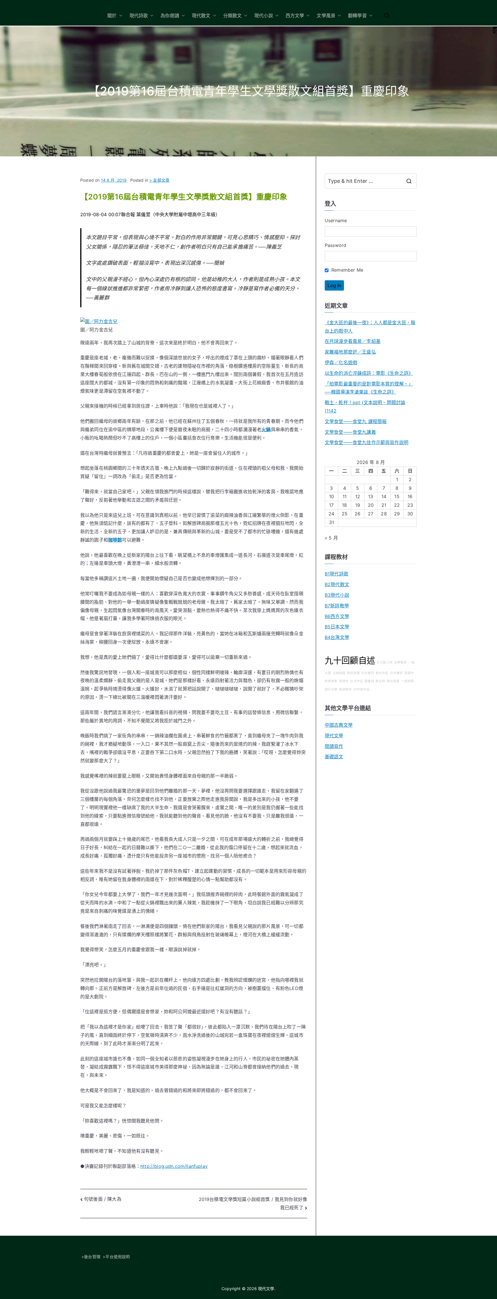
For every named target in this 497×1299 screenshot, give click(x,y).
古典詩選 (339, 673)
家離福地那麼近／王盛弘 (350, 352)
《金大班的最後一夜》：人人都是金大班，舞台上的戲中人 (370, 327)
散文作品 (382, 673)
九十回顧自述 (350, 660)
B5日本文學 (337, 627)
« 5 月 (331, 538)
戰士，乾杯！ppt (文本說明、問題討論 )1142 (365, 407)
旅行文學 (331, 689)
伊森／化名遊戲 (341, 362)
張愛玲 (409, 673)
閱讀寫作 (334, 746)
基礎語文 (334, 756)
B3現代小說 (337, 595)
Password (335, 245)
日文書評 (396, 673)
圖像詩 (369, 681)
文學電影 (400, 662)
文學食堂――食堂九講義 (350, 432)
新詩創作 (345, 689)
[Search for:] (370, 181)
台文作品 (356, 681)
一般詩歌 (407, 681)
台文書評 (367, 673)
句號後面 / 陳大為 (102, 1199)
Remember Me (346, 270)
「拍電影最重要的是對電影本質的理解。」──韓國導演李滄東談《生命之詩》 (369, 388)
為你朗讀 (169, 15)
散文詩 (380, 681)
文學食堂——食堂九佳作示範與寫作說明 (366, 442)
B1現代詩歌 (336, 574)
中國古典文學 (339, 725)
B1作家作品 (361, 689)
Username (336, 220)
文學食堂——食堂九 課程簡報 (356, 421)
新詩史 (344, 681)
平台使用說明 (117, 1256)
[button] (120, 15)
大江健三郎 (384, 662)
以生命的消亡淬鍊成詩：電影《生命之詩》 (369, 373)
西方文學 (295, 15)
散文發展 (393, 681)
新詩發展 (353, 673)
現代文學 (334, 735)
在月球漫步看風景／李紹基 (353, 341)
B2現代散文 (337, 584)
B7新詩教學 (337, 606)
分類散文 (232, 15)
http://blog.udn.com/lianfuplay (174, 1166)
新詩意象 (331, 681)
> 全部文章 (159, 180)
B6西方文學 (337, 616)
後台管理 (92, 1256)
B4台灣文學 (337, 637)
